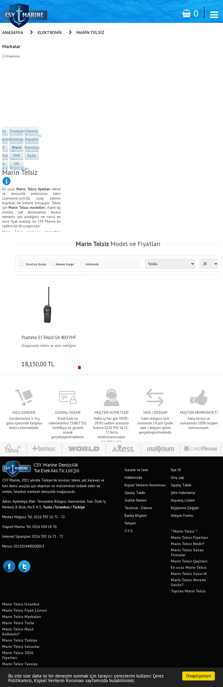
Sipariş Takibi (135, 492)
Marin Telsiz (90, 32)
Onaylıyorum (198, 676)
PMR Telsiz (16, 158)
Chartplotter (19, 131)
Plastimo (13, 56)
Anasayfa (12, 32)
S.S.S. (129, 530)
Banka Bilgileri (136, 515)
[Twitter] (24, 566)
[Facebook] (9, 566)
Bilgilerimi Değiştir (185, 507)
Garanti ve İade (136, 469)
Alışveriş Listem (183, 500)
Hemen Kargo (65, 264)
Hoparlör (32, 139)
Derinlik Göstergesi (33, 133)
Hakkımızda (133, 477)
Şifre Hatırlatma (183, 492)
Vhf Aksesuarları (19, 166)
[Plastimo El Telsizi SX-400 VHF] (47, 305)
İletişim (130, 523)
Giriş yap (177, 477)
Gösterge (17, 139)
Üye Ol (176, 469)
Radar (31, 155)
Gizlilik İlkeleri (136, 500)
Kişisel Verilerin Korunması (145, 485)
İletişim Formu (182, 515)
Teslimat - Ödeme (138, 507)
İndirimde (92, 264)
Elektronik (50, 32)
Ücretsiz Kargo (36, 264)
